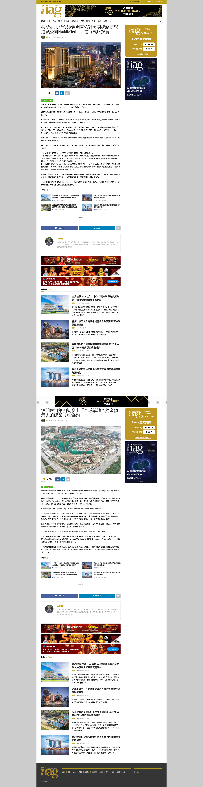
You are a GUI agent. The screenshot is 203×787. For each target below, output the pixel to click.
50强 (105, 21)
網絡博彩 (74, 21)
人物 (54, 21)
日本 (93, 21)
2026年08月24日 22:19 (59, 200)
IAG (47, 781)
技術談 (66, 21)
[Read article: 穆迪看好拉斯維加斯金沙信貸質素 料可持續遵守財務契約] (87, 207)
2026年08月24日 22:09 (100, 200)
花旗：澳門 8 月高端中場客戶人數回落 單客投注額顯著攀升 (107, 196)
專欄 (60, 21)
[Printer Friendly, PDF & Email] (47, 100)
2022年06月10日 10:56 (60, 420)
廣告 (60, 2)
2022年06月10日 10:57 (60, 37)
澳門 (88, 21)
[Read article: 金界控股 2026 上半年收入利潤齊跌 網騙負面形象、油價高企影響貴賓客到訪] (46, 197)
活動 (82, 21)
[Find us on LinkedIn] (144, 2)
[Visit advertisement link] (113, 11)
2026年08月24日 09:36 (59, 209)
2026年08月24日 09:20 (100, 209)
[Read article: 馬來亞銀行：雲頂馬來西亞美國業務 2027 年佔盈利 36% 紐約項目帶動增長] (46, 207)
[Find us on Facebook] (142, 2)
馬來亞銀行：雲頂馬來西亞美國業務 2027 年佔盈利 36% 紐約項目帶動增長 (65, 206)
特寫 (48, 21)
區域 (99, 21)
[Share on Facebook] (57, 93)
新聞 (43, 21)
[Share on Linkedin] (62, 93)
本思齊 (48, 37)
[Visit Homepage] (51, 11)
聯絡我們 (55, 2)
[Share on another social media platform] (67, 93)
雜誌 (46, 2)
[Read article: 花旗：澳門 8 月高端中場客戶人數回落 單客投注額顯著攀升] (87, 197)
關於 (50, 2)
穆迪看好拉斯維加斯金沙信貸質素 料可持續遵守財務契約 (107, 206)
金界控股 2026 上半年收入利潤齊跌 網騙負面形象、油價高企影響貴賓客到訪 (65, 196)
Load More (81, 217)
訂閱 (42, 2)
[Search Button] (161, 21)
